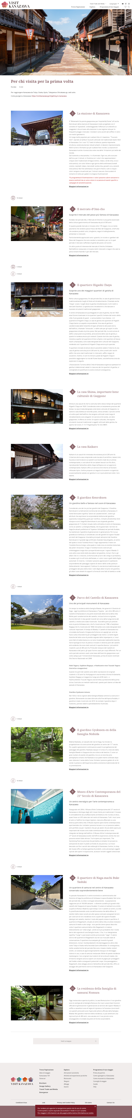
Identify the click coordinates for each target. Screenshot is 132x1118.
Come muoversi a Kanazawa (103, 1078)
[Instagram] (129, 4)
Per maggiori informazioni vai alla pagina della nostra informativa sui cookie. (66, 1113)
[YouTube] (122, 4)
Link (43, 1102)
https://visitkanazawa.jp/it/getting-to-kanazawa (49, 96)
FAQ (94, 1087)
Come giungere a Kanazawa (103, 1076)
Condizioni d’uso (21, 1102)
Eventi (66, 1087)
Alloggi (66, 1084)
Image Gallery (44, 1086)
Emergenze (43, 1092)
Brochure (42, 1083)
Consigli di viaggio (99, 1081)
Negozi (66, 1081)
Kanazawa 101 (44, 1076)
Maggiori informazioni (78, 186)
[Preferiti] (125, 7)
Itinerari (42, 1078)
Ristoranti (67, 1078)
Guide (95, 1084)
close (95, 1106)
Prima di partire (99, 1073)
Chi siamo (88, 1102)
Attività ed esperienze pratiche (75, 1076)
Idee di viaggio (44, 1073)
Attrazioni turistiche (71, 1073)
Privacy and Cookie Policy (66, 1102)
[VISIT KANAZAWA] (16, 7)
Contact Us (111, 1102)
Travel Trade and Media (97, 4)
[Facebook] (126, 4)
